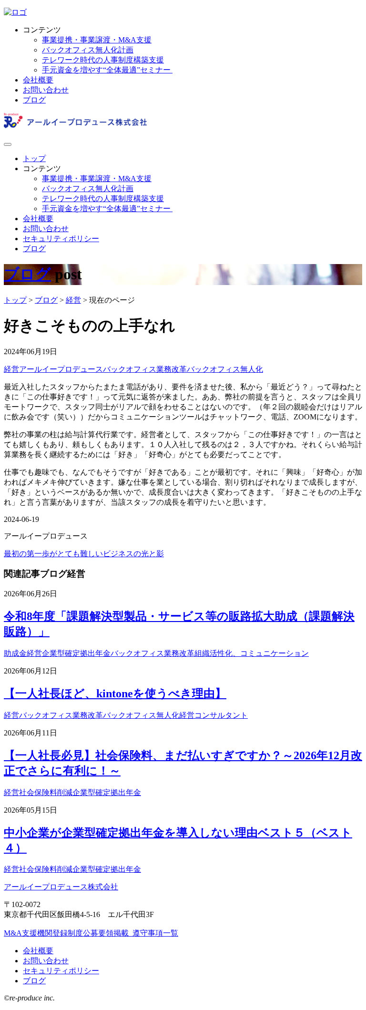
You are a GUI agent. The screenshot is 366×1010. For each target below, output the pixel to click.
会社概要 (38, 80)
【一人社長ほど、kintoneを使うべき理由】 (115, 693)
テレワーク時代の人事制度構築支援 (103, 60)
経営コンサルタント (213, 715)
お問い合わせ (46, 90)
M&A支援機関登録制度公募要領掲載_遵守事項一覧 (91, 933)
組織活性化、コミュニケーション (251, 653)
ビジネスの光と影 (133, 554)
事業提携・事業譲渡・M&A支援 (97, 40)
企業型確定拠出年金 (76, 653)
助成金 (15, 653)
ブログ (34, 100)
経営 (11, 369)
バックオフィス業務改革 (145, 369)
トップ (34, 158)
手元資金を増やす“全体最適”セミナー (107, 70)
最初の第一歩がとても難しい (53, 554)
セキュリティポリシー (61, 239)
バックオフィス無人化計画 (87, 50)
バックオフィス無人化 (225, 369)
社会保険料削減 (45, 792)
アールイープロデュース (61, 369)
